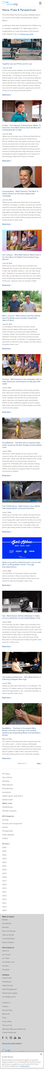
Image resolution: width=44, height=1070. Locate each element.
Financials (5, 969)
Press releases (8, 835)
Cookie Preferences (9, 1032)
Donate (5, 920)
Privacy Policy (7, 1021)
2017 (4, 881)
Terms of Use (7, 1025)
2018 (4, 877)
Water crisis (7, 803)
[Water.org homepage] (10, 3)
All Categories (8, 816)
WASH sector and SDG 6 (12, 796)
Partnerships (7, 788)
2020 (4, 870)
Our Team (6, 958)
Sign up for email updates (12, 1043)
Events (5, 827)
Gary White (7, 777)
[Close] (41, 1054)
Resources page (26, 34)
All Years (6, 844)
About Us (5, 951)
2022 (4, 862)
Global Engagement (9, 989)
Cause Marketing (8, 938)
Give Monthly (6, 923)
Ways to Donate (8, 935)
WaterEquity (7, 807)
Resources (6, 1014)
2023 (4, 858)
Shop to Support (8, 942)
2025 (4, 851)
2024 (4, 855)
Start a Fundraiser (9, 931)
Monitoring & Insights (9, 993)
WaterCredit (7, 800)
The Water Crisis (8, 962)
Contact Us (6, 1002)
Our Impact (6, 954)
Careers (5, 1006)
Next (39, 763)
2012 (4, 899)
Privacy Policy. (24, 1066)
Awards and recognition (12, 823)
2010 (4, 907)
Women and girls (9, 811)
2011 (4, 903)
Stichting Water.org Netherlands (14, 1029)
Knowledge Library (9, 997)
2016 (4, 884)
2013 (4, 896)
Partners (5, 966)
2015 (4, 888)
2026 (4, 847)
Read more (6, 94)
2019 (4, 873)
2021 (4, 866)
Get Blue (5, 781)
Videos (5, 838)
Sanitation (6, 792)
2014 (4, 892)
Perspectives (7, 831)
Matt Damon (7, 785)
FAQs (4, 1018)
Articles (5, 820)
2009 (4, 910)
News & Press (7, 1010)
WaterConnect (7, 985)
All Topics (6, 774)
